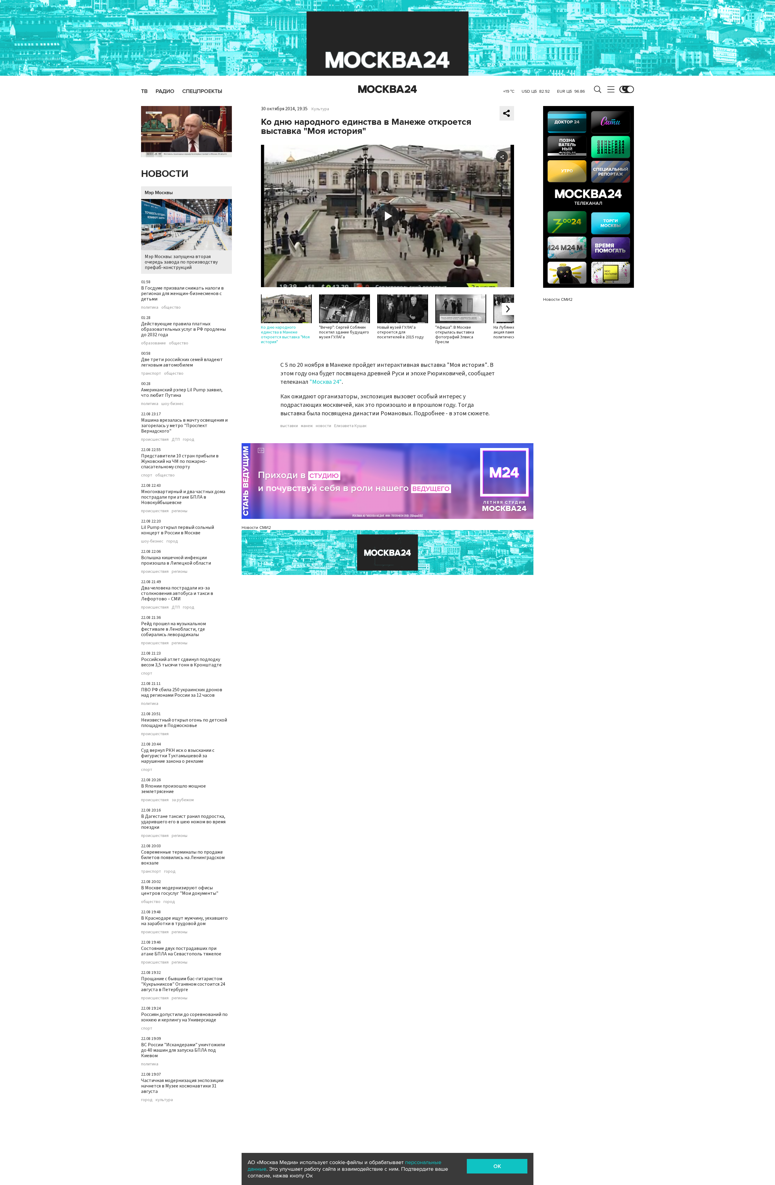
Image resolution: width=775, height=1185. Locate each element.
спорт (146, 475)
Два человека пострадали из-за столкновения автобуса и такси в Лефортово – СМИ (177, 593)
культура (164, 1100)
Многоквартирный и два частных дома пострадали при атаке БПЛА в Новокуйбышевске (183, 497)
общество (171, 307)
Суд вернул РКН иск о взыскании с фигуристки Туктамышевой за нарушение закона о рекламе (177, 756)
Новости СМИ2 (256, 527)
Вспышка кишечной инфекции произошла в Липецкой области (176, 560)
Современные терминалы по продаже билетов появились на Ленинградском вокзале (183, 857)
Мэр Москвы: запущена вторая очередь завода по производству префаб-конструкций (181, 262)
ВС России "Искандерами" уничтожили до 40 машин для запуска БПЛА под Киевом (183, 1050)
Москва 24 (387, 89)
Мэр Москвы (159, 193)
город (188, 439)
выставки (289, 426)
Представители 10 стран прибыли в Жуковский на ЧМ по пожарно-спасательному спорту (180, 461)
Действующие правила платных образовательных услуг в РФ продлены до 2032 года (183, 329)
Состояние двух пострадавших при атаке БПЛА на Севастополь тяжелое (181, 951)
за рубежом (183, 800)
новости (323, 426)
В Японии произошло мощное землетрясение (173, 789)
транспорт (151, 373)
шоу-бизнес (172, 404)
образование (153, 343)
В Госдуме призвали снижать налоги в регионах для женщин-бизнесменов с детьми (182, 293)
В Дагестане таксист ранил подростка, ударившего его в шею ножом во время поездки (183, 822)
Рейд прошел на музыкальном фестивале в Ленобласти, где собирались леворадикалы (173, 629)
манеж (307, 426)
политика (149, 307)
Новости (164, 174)
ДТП (176, 439)
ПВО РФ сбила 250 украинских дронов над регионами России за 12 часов (181, 692)
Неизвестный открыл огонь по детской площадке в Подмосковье (184, 723)
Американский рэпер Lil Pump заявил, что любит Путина (182, 393)
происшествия (155, 439)
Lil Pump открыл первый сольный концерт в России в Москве (177, 530)
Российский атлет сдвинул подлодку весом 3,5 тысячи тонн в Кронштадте (181, 662)
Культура (320, 109)
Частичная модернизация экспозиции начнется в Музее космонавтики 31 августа (182, 1086)
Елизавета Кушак (350, 426)
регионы (179, 511)
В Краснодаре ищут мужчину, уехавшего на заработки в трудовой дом (184, 921)
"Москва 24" (325, 382)
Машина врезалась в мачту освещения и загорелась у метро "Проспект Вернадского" (184, 425)
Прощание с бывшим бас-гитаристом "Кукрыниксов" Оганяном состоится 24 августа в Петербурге (183, 984)
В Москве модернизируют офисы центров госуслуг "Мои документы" (179, 891)
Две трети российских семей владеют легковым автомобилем (182, 362)
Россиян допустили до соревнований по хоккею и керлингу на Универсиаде (184, 1017)
